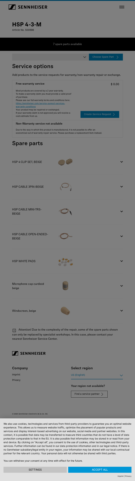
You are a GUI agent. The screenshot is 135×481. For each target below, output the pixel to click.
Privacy (128, 476)
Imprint (121, 476)
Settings (35, 469)
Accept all (100, 469)
